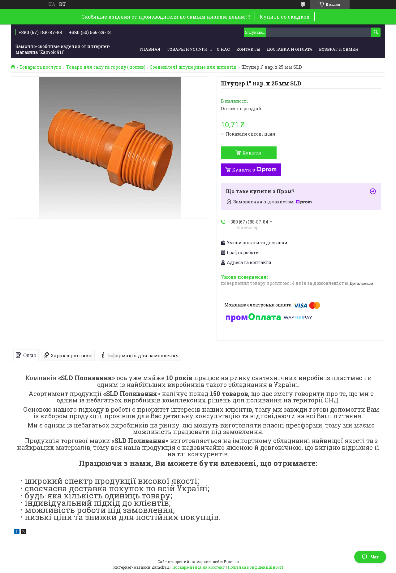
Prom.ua (231, 561)
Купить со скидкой (285, 16)
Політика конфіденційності (255, 567)
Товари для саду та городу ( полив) (105, 67)
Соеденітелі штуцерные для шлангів (193, 67)
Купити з (243, 170)
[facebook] (16, 532)
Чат (375, 556)
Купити (251, 153)
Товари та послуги (40, 67)
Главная (150, 49)
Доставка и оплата (289, 49)
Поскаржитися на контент (198, 567)
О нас (223, 49)
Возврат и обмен (339, 49)
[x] (23, 532)
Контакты (248, 49)
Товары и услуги (187, 49)
